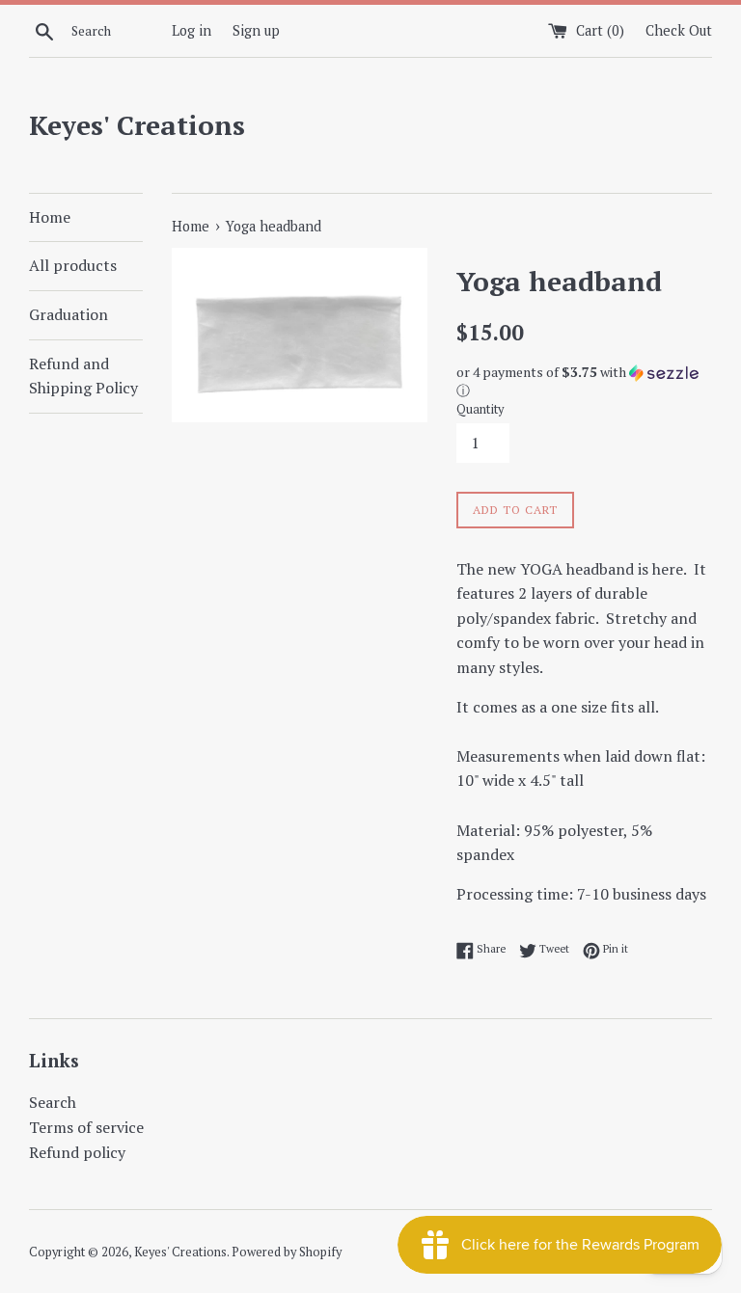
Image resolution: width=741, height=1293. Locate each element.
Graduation (68, 314)
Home (49, 217)
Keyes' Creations (137, 125)
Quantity (480, 409)
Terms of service (86, 1127)
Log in (191, 30)
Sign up (256, 30)
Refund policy (77, 1152)
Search (52, 1102)
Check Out (678, 30)
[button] (584, 382)
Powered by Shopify (287, 1252)
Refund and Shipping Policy (83, 376)
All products (73, 265)
